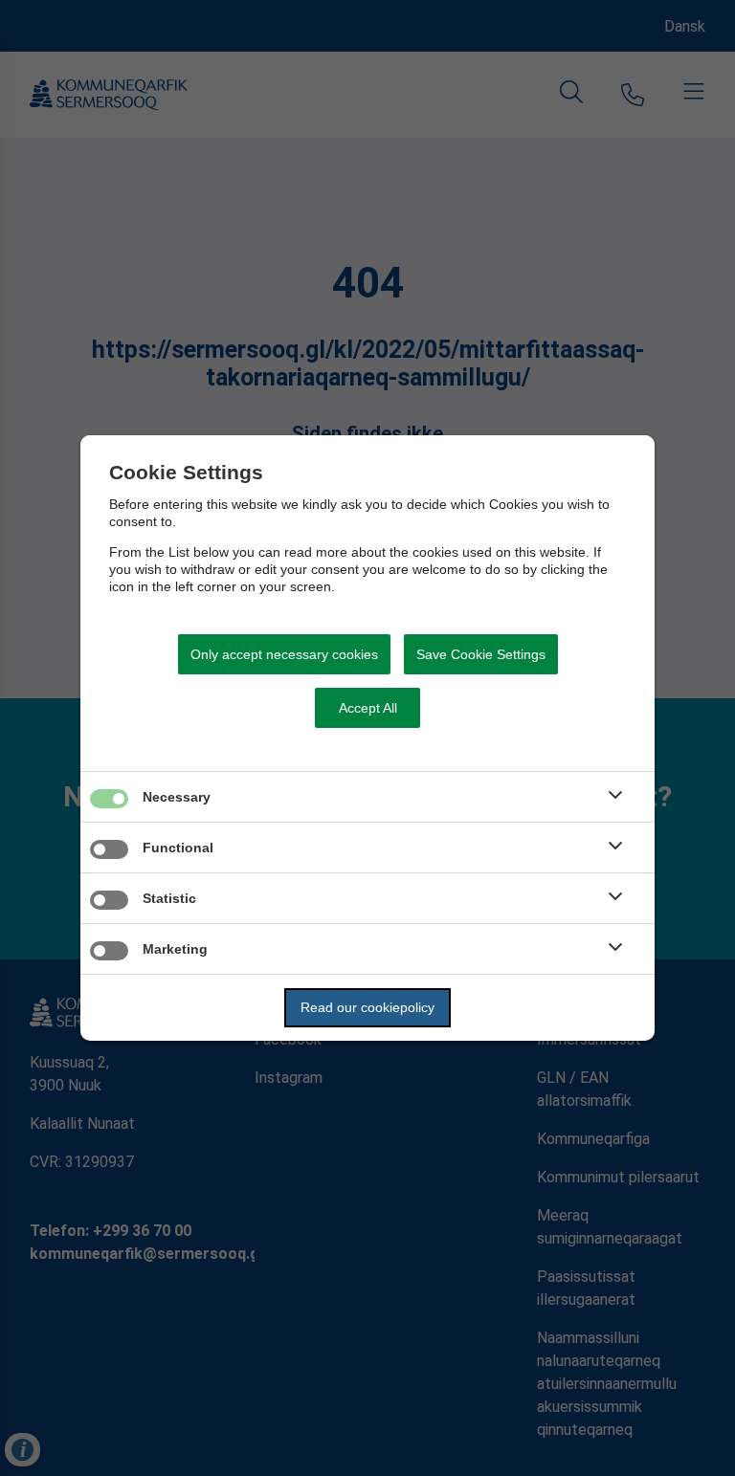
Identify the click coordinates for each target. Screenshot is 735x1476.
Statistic (169, 898)
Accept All (368, 708)
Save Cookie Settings (481, 654)
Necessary (177, 796)
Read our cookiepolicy (367, 1007)
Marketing (175, 949)
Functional (178, 847)
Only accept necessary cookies (284, 654)
